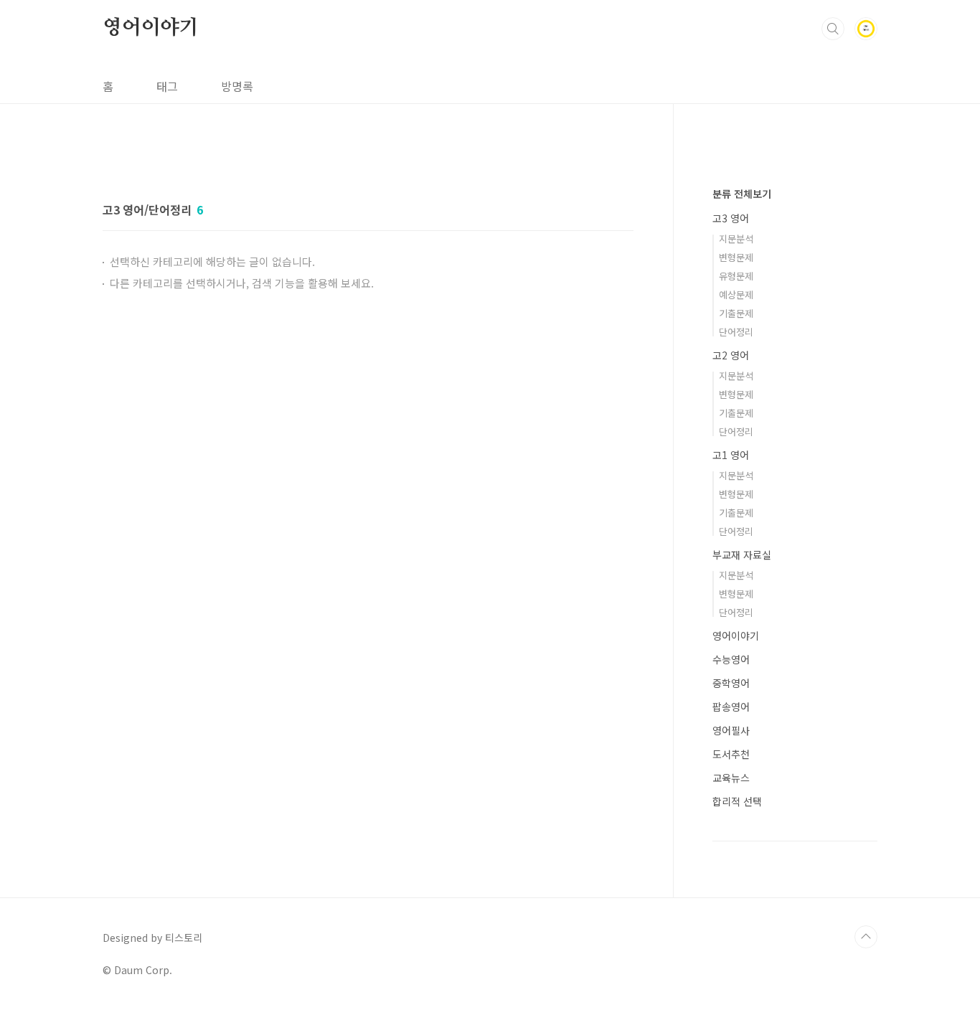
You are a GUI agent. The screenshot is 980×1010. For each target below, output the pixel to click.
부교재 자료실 (741, 554)
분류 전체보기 (741, 194)
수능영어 (731, 659)
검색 (833, 28)
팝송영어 (731, 706)
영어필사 (731, 730)
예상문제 (736, 294)
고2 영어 (730, 355)
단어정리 (736, 332)
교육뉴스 (731, 777)
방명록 (237, 86)
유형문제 (736, 276)
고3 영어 (730, 218)
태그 (167, 86)
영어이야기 (151, 28)
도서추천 (731, 754)
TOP (865, 936)
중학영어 (731, 683)
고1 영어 (730, 455)
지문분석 (736, 238)
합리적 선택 (737, 801)
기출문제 (736, 313)
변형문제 (736, 257)
